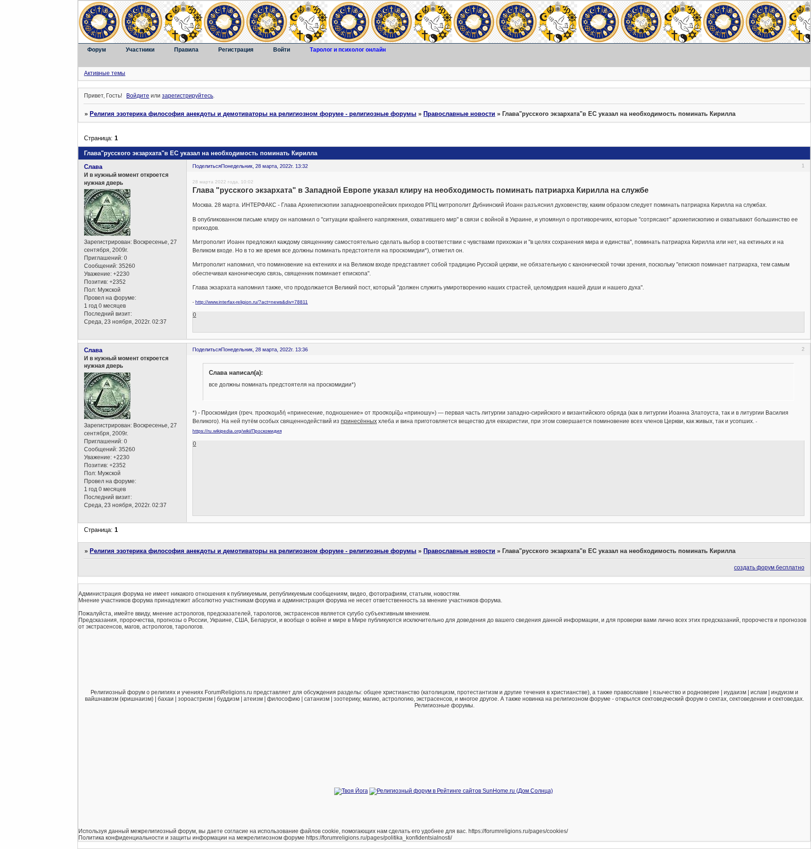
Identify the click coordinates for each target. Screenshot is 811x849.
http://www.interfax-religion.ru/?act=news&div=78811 (251, 301)
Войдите (137, 95)
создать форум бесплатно (769, 567)
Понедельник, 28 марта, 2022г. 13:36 (264, 349)
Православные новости (459, 113)
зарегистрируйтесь (187, 95)
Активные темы (104, 73)
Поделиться (206, 166)
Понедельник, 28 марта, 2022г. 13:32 (264, 166)
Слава (93, 166)
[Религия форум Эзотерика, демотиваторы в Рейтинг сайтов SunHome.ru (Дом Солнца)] (461, 791)
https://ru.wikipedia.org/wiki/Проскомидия (237, 430)
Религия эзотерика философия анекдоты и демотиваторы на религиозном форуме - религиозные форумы (253, 113)
